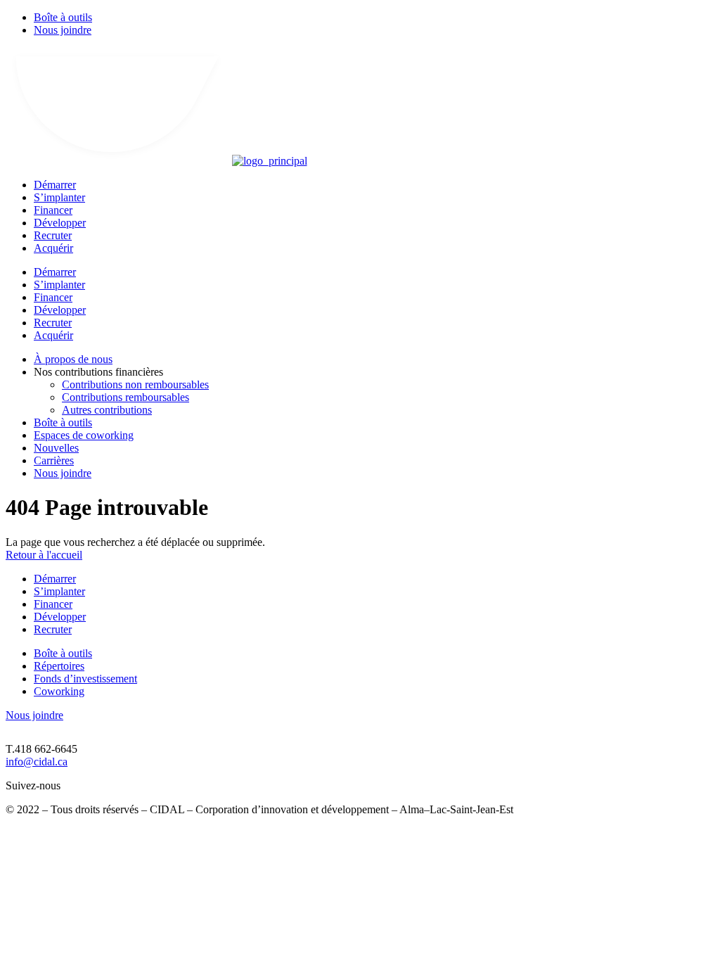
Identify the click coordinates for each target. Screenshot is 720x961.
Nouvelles (56, 448)
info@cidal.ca (37, 762)
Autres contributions (107, 410)
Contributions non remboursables (135, 384)
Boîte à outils (63, 17)
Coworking (59, 691)
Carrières (54, 460)
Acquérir (53, 248)
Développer (60, 223)
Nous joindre (62, 30)
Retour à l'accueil (44, 555)
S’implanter (59, 197)
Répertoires (59, 666)
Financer (53, 210)
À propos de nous (73, 359)
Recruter (53, 235)
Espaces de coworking (84, 435)
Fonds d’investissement (85, 679)
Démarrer (55, 185)
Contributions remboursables (125, 397)
